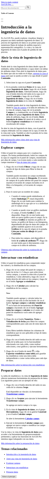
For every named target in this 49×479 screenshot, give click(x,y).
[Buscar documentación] (28, 7)
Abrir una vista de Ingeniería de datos (21, 459)
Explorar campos (13, 463)
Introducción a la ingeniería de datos (21, 454)
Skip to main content (9, 2)
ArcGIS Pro (6, 4)
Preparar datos (12, 472)
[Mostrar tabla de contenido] (2, 21)
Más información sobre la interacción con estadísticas (23, 365)
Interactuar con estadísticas (17, 467)
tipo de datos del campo (26, 162)
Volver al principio (8, 477)
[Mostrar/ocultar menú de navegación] (12, 5)
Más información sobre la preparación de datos (20, 443)
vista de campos (20, 108)
